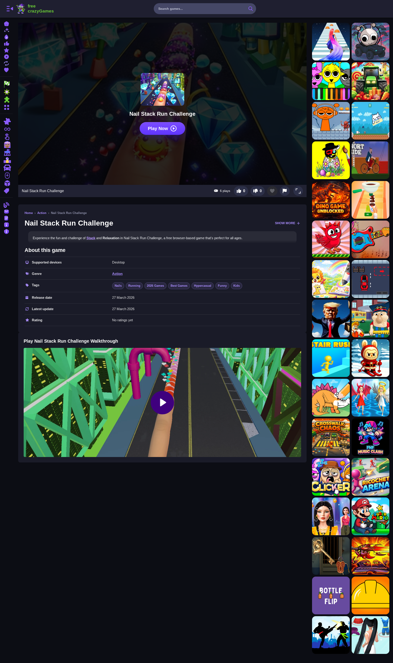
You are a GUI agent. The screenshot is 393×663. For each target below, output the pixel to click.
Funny (222, 285)
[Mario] (6, 160)
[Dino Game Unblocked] (331, 200)
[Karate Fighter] (331, 635)
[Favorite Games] (6, 69)
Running (134, 285)
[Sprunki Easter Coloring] (331, 160)
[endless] (6, 129)
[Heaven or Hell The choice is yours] (370, 398)
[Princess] (6, 144)
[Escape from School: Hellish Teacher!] (370, 318)
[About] (6, 224)
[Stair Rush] (331, 358)
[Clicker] (6, 137)
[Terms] (6, 217)
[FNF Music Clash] (370, 437)
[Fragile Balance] (370, 595)
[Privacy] (6, 231)
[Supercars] (6, 168)
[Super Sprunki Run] (331, 121)
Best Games (179, 285)
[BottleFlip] (331, 595)
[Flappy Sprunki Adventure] (331, 239)
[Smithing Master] (370, 556)
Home (29, 213)
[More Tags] (6, 190)
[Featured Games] (6, 49)
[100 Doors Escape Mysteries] (331, 556)
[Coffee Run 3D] (370, 200)
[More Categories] (6, 106)
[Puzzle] (6, 121)
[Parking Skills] (370, 279)
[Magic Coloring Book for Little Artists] (331, 279)
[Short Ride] (370, 160)
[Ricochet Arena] (370, 477)
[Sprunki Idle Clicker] (331, 477)
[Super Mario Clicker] (370, 516)
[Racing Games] (6, 84)
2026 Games (155, 285)
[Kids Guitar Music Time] (370, 239)
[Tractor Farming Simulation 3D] (370, 81)
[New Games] (6, 30)
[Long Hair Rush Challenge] (331, 41)
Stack (90, 238)
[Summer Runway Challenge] (331, 516)
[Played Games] (6, 56)
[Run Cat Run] (370, 121)
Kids (236, 285)
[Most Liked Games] (6, 43)
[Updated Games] (6, 63)
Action (41, 213)
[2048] (6, 183)
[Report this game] (285, 191)
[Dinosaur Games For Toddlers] (331, 398)
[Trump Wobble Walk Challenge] (331, 318)
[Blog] (6, 204)
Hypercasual (202, 285)
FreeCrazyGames (34, 8)
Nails (118, 285)
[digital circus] (6, 152)
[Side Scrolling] (6, 175)
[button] (298, 190)
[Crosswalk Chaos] (331, 437)
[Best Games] (6, 36)
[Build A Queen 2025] (370, 635)
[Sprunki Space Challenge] (370, 41)
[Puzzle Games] (6, 99)
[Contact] (6, 211)
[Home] (6, 23)
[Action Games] (6, 92)
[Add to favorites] (272, 191)
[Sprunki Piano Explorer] (331, 81)
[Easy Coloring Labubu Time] (370, 358)
